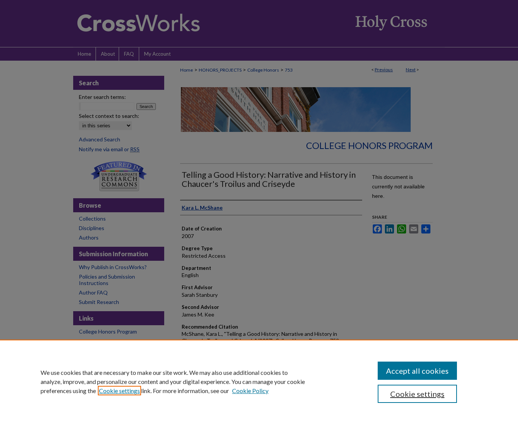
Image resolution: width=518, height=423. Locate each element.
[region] (259, 381)
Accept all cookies (417, 370)
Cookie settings (119, 390)
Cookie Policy (250, 390)
